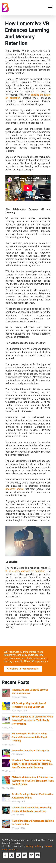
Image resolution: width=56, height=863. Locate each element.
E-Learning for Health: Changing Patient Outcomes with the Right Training (29, 737)
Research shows (14, 489)
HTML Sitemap (9, 849)
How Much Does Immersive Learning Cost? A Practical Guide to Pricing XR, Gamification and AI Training (32, 764)
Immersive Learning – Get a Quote (30, 750)
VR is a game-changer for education (25, 571)
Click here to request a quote (23, 668)
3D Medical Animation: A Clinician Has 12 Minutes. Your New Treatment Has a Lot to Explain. (33, 781)
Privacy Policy (33, 846)
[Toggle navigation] (50, 7)
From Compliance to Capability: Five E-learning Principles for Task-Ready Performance (33, 720)
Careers (48, 846)
